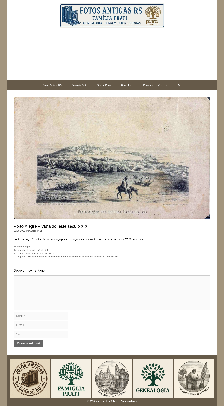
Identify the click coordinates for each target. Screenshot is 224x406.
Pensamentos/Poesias (155, 85)
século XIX (43, 250)
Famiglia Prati (79, 85)
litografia (31, 250)
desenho (21, 250)
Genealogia (127, 85)
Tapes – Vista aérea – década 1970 (35, 253)
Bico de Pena (104, 85)
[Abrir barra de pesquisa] (179, 85)
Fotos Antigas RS (52, 85)
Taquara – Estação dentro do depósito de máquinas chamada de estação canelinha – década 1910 (68, 257)
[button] (65, 85)
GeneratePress (129, 401)
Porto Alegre (23, 247)
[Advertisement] (112, 56)
